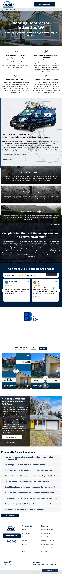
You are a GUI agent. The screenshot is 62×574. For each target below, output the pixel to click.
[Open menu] (59, 4)
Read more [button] (36, 299)
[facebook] (8, 541)
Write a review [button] (51, 275)
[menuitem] (31, 529)
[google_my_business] (15, 541)
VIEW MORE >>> (56, 224)
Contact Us (7, 159)
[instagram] (13, 541)
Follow (44, 348)
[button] (58, 290)
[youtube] (10, 541)
